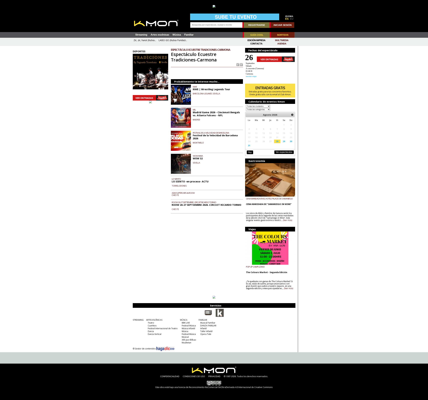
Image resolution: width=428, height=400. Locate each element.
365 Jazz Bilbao (189, 339)
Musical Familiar (207, 322)
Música (177, 34)
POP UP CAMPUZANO (255, 266)
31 (249, 145)
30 (291, 141)
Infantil (203, 328)
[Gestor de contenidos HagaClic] (165, 349)
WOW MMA (198, 155)
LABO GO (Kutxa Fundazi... (172, 40)
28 (277, 141)
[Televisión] (208, 316)
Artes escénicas (160, 34)
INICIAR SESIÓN (283, 25)
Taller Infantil (206, 331)
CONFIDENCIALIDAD (169, 376)
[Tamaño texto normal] (237, 64)
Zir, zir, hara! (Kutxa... (145, 40)
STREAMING (138, 319)
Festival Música (189, 325)
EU (291, 19)
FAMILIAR (203, 319)
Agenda (281, 43)
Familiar (189, 34)
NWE (195, 86)
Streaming (141, 34)
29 (284, 141)
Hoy (250, 152)
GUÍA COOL (256, 35)
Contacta (256, 43)
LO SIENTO (176, 178)
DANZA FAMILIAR (208, 325)
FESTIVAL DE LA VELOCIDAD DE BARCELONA (211, 132)
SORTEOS (282, 35)
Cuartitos (152, 325)
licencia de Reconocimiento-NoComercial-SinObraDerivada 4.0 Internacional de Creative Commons (225, 387)
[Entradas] (220, 316)
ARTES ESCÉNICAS (154, 319)
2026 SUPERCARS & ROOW (183, 192)
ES (287, 19)
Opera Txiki (205, 334)
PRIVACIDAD (214, 376)
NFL (194, 109)
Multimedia (281, 40)
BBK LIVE (186, 322)
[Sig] (292, 115)
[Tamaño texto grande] (241, 64)
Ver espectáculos (284, 152)
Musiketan (186, 342)
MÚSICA (183, 319)
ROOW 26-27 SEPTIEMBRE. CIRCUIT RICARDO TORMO (194, 202)
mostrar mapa (251, 76)
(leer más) (287, 220)
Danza (151, 331)
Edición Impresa (256, 40)
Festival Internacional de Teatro (163, 328)
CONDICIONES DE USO (194, 376)
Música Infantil (188, 328)
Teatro (151, 322)
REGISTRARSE (256, 25)
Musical (185, 337)
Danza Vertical (154, 334)
